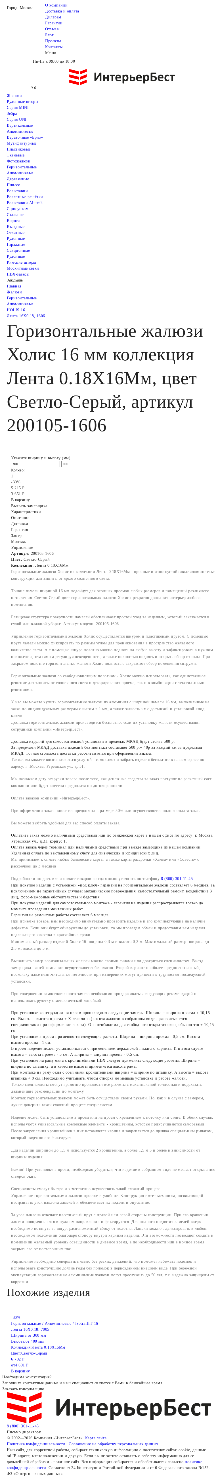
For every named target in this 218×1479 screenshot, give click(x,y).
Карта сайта (96, 1438)
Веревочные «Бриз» (25, 137)
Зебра (12, 113)
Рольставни (17, 191)
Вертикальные (20, 125)
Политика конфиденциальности (36, 1444)
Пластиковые (19, 149)
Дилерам (53, 17)
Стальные (15, 215)
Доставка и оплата (62, 11)
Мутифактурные (22, 143)
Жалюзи (14, 96)
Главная (14, 286)
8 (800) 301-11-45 (177, 879)
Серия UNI (17, 119)
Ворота (13, 221)
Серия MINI (18, 107)
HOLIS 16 (16, 310)
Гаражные (16, 244)
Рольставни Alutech (25, 203)
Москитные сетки (23, 268)
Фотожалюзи (18, 161)
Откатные (15, 232)
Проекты (53, 41)
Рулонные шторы (22, 102)
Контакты (53, 47)
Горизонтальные (22, 167)
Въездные (15, 227)
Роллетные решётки (25, 197)
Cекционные (18, 250)
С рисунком (17, 209)
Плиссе (13, 185)
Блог (49, 35)
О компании (56, 5)
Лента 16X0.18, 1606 (26, 316)
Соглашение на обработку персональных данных (113, 1444)
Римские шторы (21, 262)
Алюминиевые (20, 173)
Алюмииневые (20, 131)
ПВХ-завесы (18, 274)
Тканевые (15, 155)
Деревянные (18, 179)
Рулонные (16, 238)
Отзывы (52, 29)
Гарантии (53, 23)
